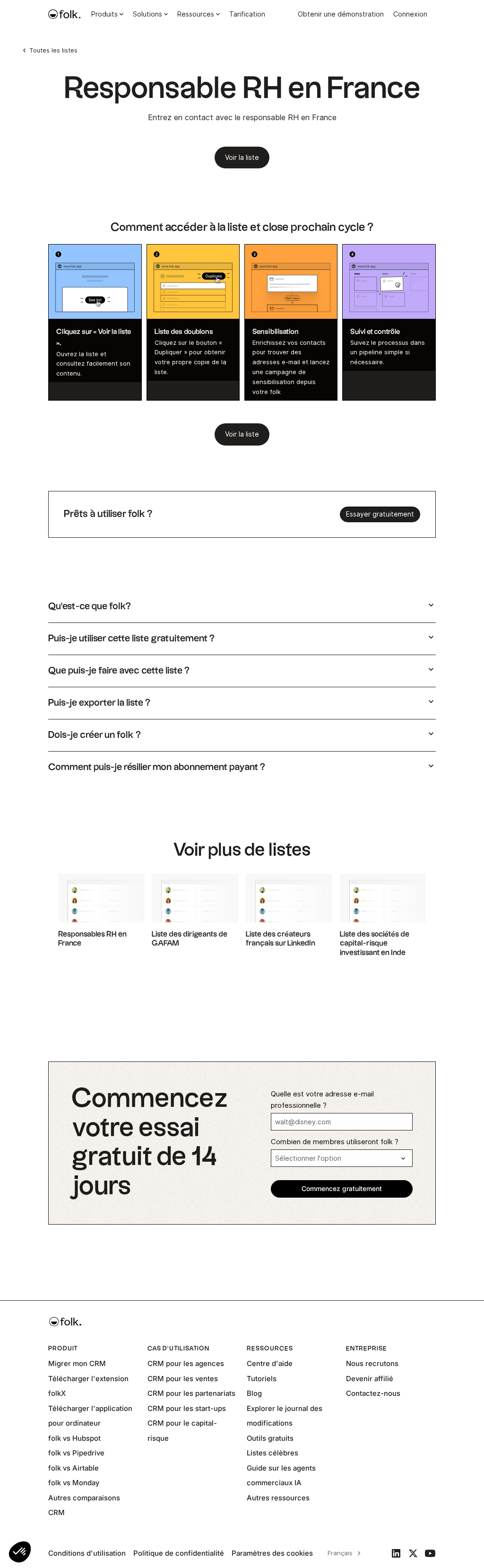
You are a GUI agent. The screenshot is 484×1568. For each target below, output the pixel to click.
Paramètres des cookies (272, 1553)
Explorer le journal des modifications (284, 1416)
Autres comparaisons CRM (84, 1505)
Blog (254, 1393)
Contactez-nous (373, 1393)
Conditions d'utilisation (87, 1553)
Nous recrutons (372, 1363)
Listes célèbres (272, 1452)
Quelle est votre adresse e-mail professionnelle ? (322, 1100)
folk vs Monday (73, 1482)
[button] (20, 1552)
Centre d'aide (270, 1363)
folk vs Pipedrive (76, 1452)
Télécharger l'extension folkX (88, 1386)
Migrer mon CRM (77, 1363)
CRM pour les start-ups (186, 1408)
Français (340, 1553)
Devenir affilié (369, 1378)
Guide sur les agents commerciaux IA (281, 1475)
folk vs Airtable (73, 1467)
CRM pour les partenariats (191, 1393)
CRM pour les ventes (182, 1378)
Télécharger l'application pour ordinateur (90, 1416)
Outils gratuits (270, 1438)
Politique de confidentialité (178, 1553)
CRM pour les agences (185, 1363)
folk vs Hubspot (74, 1438)
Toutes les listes (53, 50)
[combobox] (343, 1553)
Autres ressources (278, 1497)
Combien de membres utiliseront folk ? (334, 1142)
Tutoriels (262, 1378)
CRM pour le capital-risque (182, 1431)
